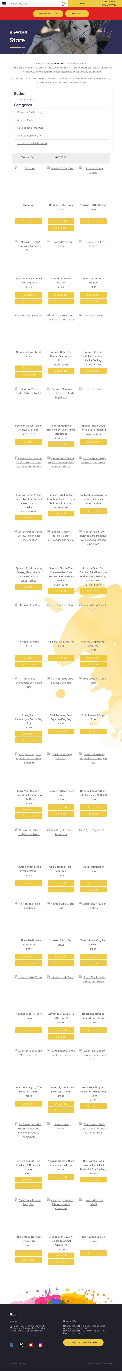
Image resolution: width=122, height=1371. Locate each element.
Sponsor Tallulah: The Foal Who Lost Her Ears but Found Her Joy (61, 499)
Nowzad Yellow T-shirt (29, 1013)
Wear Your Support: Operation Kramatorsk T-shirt (93, 1091)
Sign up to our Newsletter (83, 1342)
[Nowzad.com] (19, 3)
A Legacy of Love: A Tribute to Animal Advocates (60, 1240)
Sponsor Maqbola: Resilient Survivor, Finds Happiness (61, 429)
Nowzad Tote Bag (28, 641)
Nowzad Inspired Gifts (29, 135)
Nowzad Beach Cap (61, 940)
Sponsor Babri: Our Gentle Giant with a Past (61, 356)
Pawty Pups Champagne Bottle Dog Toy (29, 719)
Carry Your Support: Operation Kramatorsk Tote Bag (28, 795)
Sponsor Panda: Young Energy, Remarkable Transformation (29, 572)
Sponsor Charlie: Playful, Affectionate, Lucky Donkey (93, 356)
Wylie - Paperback (93, 866)
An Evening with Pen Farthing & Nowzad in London (28, 1164)
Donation (28, 204)
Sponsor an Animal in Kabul (32, 143)
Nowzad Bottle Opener (93, 204)
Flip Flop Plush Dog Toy (61, 641)
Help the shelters (48, 14)
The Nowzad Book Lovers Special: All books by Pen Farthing (93, 1164)
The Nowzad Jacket (93, 1236)
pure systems (105, 1363)
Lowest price (27, 156)
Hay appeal (77, 14)
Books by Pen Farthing (29, 112)
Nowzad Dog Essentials (30, 127)
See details (29, 221)
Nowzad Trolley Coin (61, 204)
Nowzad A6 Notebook (28, 352)
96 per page (60, 156)
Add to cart (61, 227)
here (99, 71)
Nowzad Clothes (26, 120)
